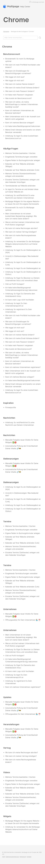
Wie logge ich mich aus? (14, 77)
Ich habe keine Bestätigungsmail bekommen (22, 126)
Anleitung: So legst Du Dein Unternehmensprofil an (16, 304)
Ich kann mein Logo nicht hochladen (19, 300)
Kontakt (29, 857)
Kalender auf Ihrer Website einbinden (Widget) (19, 165)
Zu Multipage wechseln (37, 2)
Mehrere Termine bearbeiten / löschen (20, 153)
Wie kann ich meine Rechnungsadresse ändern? (20, 236)
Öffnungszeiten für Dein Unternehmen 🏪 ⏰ (22, 620)
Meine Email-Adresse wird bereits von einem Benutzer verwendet (23, 131)
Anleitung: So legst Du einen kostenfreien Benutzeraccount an (21, 137)
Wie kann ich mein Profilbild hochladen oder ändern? (22, 66)
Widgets (7, 816)
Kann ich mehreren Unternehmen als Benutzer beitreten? (19, 112)
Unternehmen (10, 609)
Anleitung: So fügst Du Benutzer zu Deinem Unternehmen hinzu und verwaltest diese (22, 279)
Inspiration (8, 403)
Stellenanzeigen (11, 459)
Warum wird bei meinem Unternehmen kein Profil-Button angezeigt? (22, 223)
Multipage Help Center (16, 7)
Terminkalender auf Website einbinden (20, 186)
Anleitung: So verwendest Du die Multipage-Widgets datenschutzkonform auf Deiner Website (22, 244)
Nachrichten (9, 418)
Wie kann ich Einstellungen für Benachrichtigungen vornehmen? (18, 72)
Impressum (23, 857)
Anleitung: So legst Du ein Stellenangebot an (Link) (23, 263)
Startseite (6, 31)
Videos (6, 772)
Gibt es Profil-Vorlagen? (14, 284)
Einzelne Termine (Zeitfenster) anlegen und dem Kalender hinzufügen (22, 181)
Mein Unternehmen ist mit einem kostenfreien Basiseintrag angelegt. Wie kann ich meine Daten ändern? (21, 216)
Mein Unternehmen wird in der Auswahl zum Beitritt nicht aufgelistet (22, 118)
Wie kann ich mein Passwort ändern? (19, 91)
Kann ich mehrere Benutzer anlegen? (19, 123)
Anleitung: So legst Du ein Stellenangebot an (23, 268)
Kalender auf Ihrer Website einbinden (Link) (22, 170)
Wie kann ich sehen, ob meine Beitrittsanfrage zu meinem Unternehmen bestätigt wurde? (21, 104)
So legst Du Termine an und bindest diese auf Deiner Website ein (21, 190)
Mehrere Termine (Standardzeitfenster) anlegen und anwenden (20, 175)
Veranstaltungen (11, 724)
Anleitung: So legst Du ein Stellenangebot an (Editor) (23, 273)
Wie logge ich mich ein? (14, 81)
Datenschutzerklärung (12, 857)
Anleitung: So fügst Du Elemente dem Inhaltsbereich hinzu (20, 295)
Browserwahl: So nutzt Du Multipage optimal (19, 60)
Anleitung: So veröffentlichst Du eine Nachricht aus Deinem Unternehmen (19, 196)
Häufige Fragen (10, 148)
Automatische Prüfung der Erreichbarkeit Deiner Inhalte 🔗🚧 (21, 447)
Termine (7, 521)
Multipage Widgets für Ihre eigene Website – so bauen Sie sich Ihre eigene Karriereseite (22, 202)
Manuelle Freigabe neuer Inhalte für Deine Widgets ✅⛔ (21, 441)
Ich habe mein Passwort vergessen (19, 95)
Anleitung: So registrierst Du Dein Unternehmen (18, 310)
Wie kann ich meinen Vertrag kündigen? (21, 232)
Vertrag (7, 748)
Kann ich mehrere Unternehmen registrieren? (22, 367)
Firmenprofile (10, 408)
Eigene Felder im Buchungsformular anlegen (22, 160)
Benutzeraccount (11, 54)
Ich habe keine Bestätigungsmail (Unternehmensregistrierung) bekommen (21, 289)
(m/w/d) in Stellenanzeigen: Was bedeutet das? (21, 257)
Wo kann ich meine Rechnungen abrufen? (21, 228)
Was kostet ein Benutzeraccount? (18, 98)
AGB (3, 857)
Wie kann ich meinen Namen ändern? (19, 84)
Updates (7, 697)
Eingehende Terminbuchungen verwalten (21, 157)
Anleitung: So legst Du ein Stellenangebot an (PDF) (23, 251)
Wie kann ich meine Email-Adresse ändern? (22, 88)
